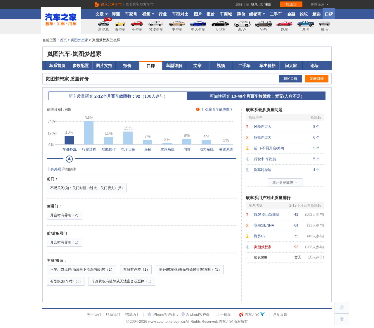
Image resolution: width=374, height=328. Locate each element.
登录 (254, 4)
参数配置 (80, 65)
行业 (163, 14)
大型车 (220, 29)
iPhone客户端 (164, 315)
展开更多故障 (282, 182)
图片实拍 (104, 65)
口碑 (329, 14)
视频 (146, 14)
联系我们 (113, 315)
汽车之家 (252, 315)
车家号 (131, 14)
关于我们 (94, 315)
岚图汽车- (74, 54)
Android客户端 (197, 315)
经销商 (255, 14)
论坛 (304, 14)
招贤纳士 (132, 315)
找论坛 (291, 4)
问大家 (291, 65)
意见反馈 (280, 315)
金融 (291, 14)
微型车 (120, 29)
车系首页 (57, 65)
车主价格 (267, 65)
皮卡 (305, 29)
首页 (63, 40)
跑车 (284, 29)
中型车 (177, 29)
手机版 (225, 315)
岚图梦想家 (79, 40)
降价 (241, 14)
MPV (263, 29)
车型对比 (180, 14)
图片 (198, 14)
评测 (116, 14)
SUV (241, 29)
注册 (267, 4)
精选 (316, 14)
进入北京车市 (111, 4)
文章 (100, 14)
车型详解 (174, 65)
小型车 (137, 29)
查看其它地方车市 (140, 4)
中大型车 (198, 29)
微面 (324, 29)
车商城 (226, 14)
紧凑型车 (156, 29)
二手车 (276, 14)
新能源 (103, 29)
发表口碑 (317, 79)
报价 (211, 14)
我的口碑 (290, 79)
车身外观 (54, 169)
